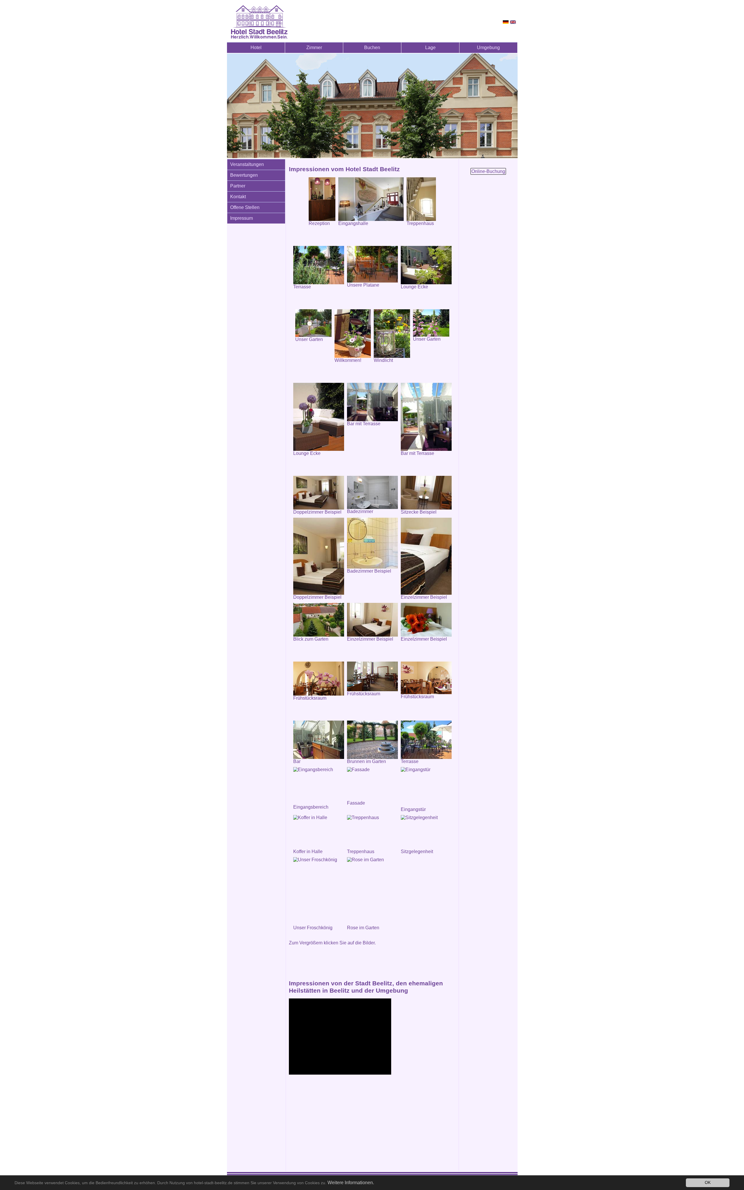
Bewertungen (244, 175)
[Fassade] (372, 784)
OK (708, 1182)
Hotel (256, 47)
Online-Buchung (488, 171)
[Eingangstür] (426, 787)
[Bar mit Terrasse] (372, 402)
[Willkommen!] (353, 333)
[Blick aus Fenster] (318, 620)
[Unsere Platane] (372, 264)
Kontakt (238, 196)
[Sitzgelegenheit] (426, 832)
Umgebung (488, 47)
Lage (430, 47)
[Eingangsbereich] (318, 786)
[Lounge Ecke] (426, 265)
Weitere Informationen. (351, 1182)
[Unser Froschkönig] (318, 891)
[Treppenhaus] (372, 832)
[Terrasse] (318, 265)
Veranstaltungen (247, 164)
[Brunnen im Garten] (372, 740)
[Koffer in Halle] (318, 832)
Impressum (241, 218)
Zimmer (314, 47)
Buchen (372, 47)
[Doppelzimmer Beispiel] (318, 493)
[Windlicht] (392, 333)
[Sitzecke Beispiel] (426, 493)
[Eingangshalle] (371, 199)
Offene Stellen (245, 207)
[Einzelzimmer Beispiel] (426, 556)
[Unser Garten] (313, 323)
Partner (237, 185)
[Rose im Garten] (372, 891)
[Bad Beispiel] (372, 543)
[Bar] (318, 740)
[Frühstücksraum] (372, 676)
